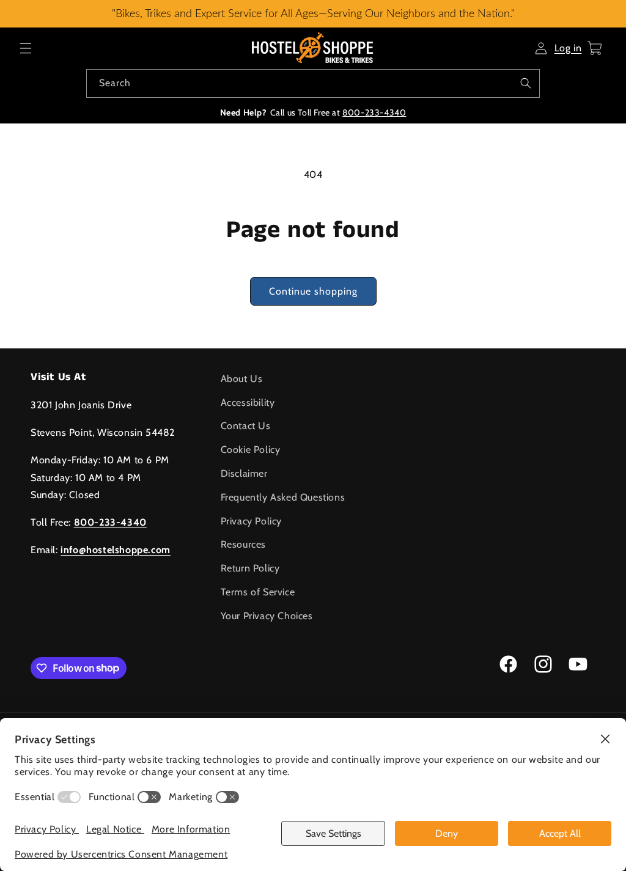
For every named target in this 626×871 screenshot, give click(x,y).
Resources (243, 544)
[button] (25, 48)
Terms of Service (258, 592)
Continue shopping (313, 291)
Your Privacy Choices (267, 616)
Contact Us (246, 426)
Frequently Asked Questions (283, 497)
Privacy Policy (251, 521)
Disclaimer (244, 473)
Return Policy (250, 568)
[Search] (525, 83)
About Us (242, 378)
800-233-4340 (374, 112)
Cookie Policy (251, 449)
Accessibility (248, 402)
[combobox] (313, 83)
